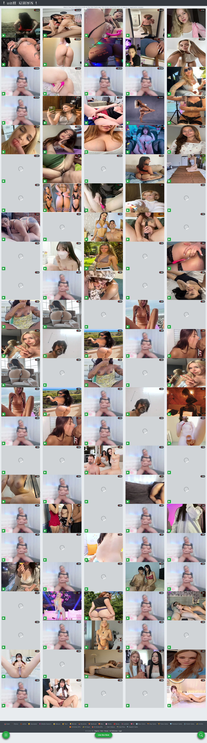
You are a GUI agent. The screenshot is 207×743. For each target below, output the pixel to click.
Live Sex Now (103, 735)
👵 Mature (56, 724)
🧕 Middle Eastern (45, 724)
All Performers (114, 731)
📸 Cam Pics (121, 727)
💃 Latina (23, 724)
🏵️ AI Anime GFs (75, 727)
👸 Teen (65, 724)
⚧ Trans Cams (163, 724)
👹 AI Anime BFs (97, 727)
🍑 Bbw (101, 724)
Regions (97, 731)
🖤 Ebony (15, 724)
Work (101, 731)
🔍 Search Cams (132, 727)
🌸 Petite (108, 724)
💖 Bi (132, 724)
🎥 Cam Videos (110, 727)
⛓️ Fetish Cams (189, 724)
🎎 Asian (7, 724)
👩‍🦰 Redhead (92, 724)
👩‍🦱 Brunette (82, 724)
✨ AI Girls (199, 724)
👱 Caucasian (32, 724)
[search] (201, 735)
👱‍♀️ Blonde (73, 724)
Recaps (106, 731)
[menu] (6, 735)
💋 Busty (116, 724)
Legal (120, 731)
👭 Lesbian (125, 724)
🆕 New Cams (140, 724)
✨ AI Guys (86, 727)
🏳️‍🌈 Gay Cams (151, 724)
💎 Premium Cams (176, 724)
